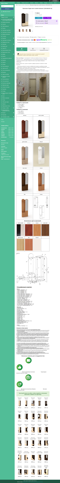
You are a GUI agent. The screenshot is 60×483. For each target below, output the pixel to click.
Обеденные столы (5, 42)
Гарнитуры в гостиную (6, 40)
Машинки (4, 38)
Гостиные (4, 36)
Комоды (3, 64)
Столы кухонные (5, 81)
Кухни (3, 95)
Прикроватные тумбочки (7, 58)
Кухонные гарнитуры (6, 83)
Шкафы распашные (6, 22)
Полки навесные (5, 66)
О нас (2, 119)
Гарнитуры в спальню (6, 32)
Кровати (3, 56)
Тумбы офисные (5, 26)
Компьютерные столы (6, 50)
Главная (18, 2)
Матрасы (4, 60)
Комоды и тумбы (5, 107)
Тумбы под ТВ (5, 68)
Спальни (4, 24)
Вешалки (4, 72)
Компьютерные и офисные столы (7, 93)
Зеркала (4, 62)
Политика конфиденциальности (37, 481)
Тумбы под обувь (5, 74)
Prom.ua (35, 480)
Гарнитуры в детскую (6, 30)
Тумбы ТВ (4, 48)
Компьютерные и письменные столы (6, 110)
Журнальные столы (6, 52)
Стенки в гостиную (5, 87)
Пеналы (3, 28)
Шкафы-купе (4, 46)
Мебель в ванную (5, 97)
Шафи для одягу (5, 85)
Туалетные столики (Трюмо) (6, 77)
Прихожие (4, 44)
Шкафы (3, 54)
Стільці (3, 99)
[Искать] (12, 6)
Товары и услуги (4, 17)
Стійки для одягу (5, 101)
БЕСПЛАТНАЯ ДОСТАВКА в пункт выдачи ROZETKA (7, 20)
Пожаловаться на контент (27, 481)
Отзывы (2, 121)
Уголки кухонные (5, 79)
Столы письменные (6, 70)
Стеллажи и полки (5, 116)
